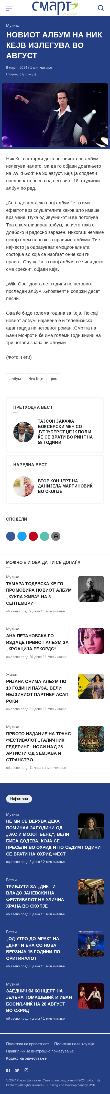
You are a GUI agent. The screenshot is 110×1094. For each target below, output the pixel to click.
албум (15, 378)
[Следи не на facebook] (9, 1070)
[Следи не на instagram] (26, 1070)
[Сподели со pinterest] (33, 536)
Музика (12, 25)
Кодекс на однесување (26, 1058)
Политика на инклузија (74, 1044)
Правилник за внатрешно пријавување (40, 1051)
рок (54, 378)
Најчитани (19, 799)
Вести (11, 880)
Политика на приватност (27, 1044)
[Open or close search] (101, 8)
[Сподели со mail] (44, 536)
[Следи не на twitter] (17, 1070)
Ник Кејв (35, 378)
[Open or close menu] (10, 8)
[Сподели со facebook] (10, 536)
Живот (12, 674)
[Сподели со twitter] (22, 536)
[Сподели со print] (55, 536)
